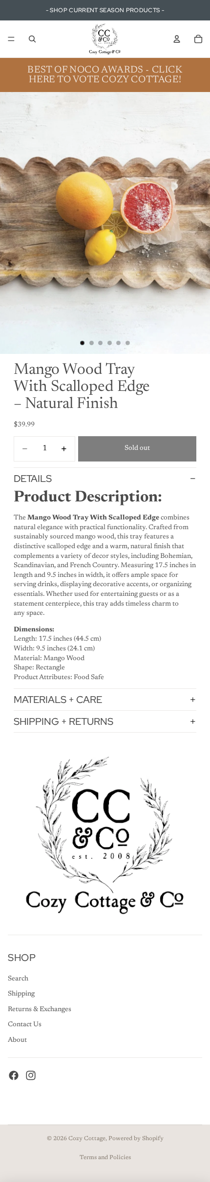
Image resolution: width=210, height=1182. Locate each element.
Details (33, 478)
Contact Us (25, 1024)
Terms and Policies (105, 1158)
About (17, 1040)
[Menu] (11, 39)
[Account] (177, 39)
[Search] (32, 39)
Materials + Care (58, 699)
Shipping (21, 994)
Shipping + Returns (63, 721)
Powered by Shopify (136, 1139)
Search (18, 978)
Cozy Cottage (86, 1139)
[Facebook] (14, 1075)
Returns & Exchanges (39, 1009)
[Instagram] (31, 1075)
